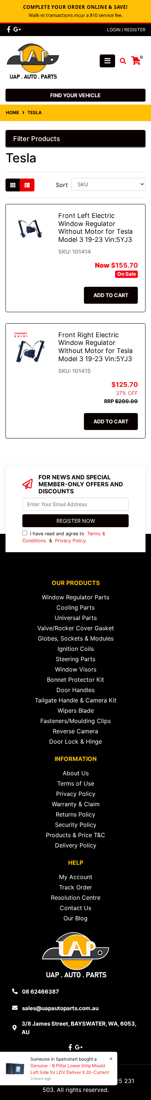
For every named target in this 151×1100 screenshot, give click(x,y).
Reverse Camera (75, 731)
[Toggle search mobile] (120, 61)
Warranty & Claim (76, 804)
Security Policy (75, 824)
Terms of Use (75, 783)
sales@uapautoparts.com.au (60, 1008)
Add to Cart (110, 295)
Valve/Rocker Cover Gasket (75, 628)
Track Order (75, 887)
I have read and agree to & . (63, 537)
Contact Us (75, 908)
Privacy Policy (70, 540)
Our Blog (75, 918)
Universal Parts (76, 617)
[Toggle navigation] (107, 60)
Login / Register (126, 29)
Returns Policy (75, 814)
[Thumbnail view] (12, 185)
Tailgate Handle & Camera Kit (76, 700)
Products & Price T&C (75, 835)
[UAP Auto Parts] (32, 60)
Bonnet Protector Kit (75, 679)
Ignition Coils (76, 648)
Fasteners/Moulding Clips (75, 720)
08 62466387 (40, 991)
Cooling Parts (75, 607)
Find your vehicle (75, 95)
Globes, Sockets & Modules (76, 638)
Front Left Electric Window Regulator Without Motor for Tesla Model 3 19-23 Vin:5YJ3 (95, 227)
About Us (76, 773)
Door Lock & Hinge (75, 741)
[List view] (27, 185)
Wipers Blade (76, 710)
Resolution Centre (75, 897)
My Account (75, 877)
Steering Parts (75, 659)
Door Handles (75, 690)
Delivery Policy (75, 845)
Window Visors (75, 669)
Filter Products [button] (36, 138)
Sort (62, 184)
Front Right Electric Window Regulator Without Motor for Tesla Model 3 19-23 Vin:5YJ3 (95, 347)
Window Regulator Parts (75, 597)
